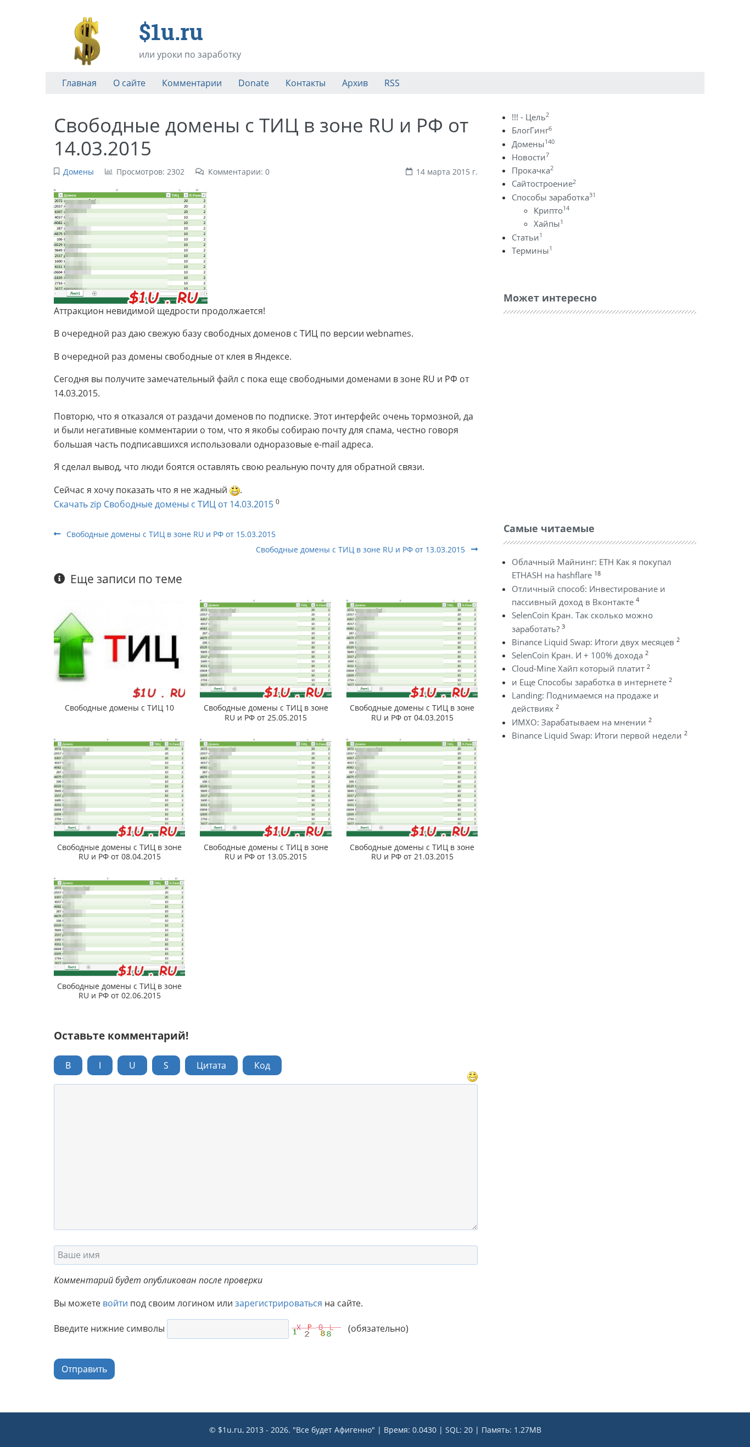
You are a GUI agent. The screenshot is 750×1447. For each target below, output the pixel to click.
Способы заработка (554, 197)
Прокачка (532, 170)
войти (115, 1303)
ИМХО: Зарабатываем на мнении (579, 722)
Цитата (211, 1065)
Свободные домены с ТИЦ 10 (119, 707)
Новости (530, 157)
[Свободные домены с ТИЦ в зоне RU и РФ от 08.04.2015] (119, 788)
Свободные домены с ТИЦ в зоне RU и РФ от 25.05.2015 (266, 712)
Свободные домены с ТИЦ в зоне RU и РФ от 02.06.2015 (119, 991)
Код (262, 1065)
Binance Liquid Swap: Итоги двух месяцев (593, 641)
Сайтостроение (544, 183)
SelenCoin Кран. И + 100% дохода (577, 655)
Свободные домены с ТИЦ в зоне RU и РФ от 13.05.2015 (266, 852)
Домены (78, 171)
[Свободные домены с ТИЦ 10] (119, 649)
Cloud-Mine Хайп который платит (578, 668)
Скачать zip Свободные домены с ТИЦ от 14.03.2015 (163, 504)
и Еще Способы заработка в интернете (589, 682)
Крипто (551, 210)
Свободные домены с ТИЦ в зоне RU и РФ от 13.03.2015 (361, 549)
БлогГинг (532, 130)
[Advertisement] (585, 415)
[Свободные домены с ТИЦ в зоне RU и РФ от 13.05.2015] (265, 788)
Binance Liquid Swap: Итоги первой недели (597, 735)
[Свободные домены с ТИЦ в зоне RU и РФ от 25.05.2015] (265, 649)
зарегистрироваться (278, 1303)
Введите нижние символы (109, 1328)
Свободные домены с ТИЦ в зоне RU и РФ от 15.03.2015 (170, 534)
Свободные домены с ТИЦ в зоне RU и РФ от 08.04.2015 (119, 852)
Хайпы (548, 223)
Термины (532, 250)
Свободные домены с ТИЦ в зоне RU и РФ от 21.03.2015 (412, 852)
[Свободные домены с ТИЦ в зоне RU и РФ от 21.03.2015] (412, 788)
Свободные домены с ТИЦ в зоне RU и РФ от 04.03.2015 (412, 712)
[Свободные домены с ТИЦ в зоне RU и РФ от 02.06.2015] (119, 927)
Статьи (527, 237)
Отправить (84, 1369)
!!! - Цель (530, 116)
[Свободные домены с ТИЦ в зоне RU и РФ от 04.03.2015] (412, 649)
